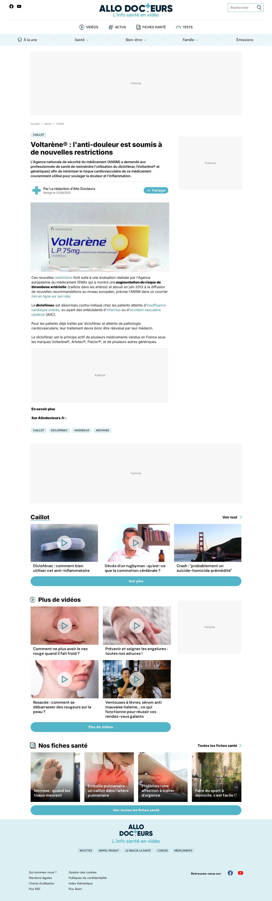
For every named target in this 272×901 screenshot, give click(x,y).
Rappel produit (109, 850)
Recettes (86, 850)
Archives (102, 430)
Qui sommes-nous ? (43, 872)
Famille (188, 39)
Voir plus (136, 581)
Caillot (60, 123)
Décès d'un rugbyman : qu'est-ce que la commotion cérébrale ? (135, 568)
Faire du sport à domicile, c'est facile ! (215, 793)
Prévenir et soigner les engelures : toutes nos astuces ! (136, 651)
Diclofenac (59, 430)
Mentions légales (40, 878)
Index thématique (81, 883)
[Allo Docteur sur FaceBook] (11, 6)
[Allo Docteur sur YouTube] (240, 873)
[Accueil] (136, 833)
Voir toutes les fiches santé (136, 810)
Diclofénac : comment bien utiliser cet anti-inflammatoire (61, 568)
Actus (120, 27)
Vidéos (92, 27)
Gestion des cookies (82, 872)
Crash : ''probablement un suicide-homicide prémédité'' (204, 568)
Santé (80, 39)
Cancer (162, 850)
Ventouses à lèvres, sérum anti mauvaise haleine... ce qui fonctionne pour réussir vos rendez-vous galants (133, 709)
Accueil (35, 123)
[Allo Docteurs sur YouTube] (19, 6)
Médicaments (183, 850)
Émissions (244, 39)
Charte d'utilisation (41, 883)
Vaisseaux (81, 430)
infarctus (113, 310)
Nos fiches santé (63, 745)
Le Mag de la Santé (138, 850)
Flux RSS (34, 889)
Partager (159, 190)
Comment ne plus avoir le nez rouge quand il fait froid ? (60, 651)
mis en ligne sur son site (50, 296)
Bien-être (134, 39)
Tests (188, 27)
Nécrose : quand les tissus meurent (52, 793)
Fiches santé (154, 27)
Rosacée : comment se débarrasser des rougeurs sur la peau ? (62, 707)
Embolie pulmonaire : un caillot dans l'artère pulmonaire (108, 791)
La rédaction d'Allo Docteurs (72, 188)
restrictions (63, 277)
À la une (30, 39)
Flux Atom (75, 889)
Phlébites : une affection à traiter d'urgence (158, 791)
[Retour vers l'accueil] (136, 10)
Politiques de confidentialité (88, 878)
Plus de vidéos (59, 599)
